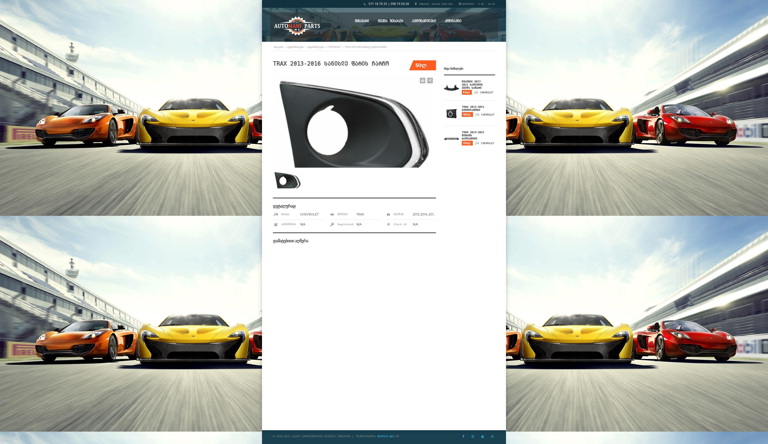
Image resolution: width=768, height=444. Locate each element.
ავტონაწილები (424, 21)
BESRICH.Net (385, 436)
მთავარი (362, 21)
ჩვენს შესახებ (390, 21)
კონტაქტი (453, 21)
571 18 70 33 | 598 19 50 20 (388, 4)
